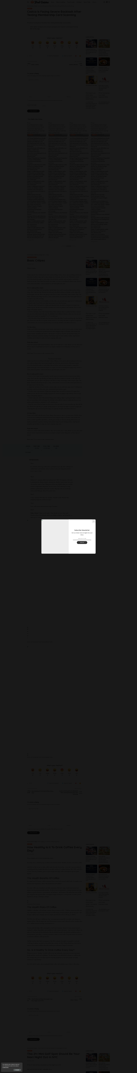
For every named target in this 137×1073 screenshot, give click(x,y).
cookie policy (5, 1067)
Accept (17, 1069)
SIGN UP (82, 542)
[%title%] (94, 521)
